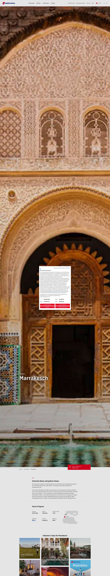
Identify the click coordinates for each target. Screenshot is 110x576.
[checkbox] (56, 299)
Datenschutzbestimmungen (59, 267)
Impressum (68, 267)
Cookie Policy (63, 292)
